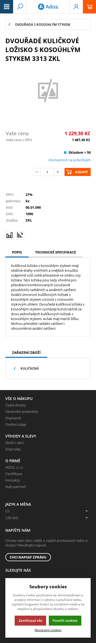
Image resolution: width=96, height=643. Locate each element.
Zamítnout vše (30, 620)
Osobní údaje (15, 424)
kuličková (30, 368)
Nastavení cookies (48, 630)
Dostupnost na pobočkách (70, 159)
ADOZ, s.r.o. (14, 467)
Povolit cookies (65, 620)
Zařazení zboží (26, 352)
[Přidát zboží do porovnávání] (9, 235)
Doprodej (12, 449)
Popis (17, 252)
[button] (6, 6)
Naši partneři (15, 486)
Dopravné (13, 418)
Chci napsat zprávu (28, 557)
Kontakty (12, 480)
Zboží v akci (14, 442)
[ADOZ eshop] (48, 6)
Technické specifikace (55, 252)
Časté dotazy (15, 405)
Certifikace (13, 473)
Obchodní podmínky (21, 411)
